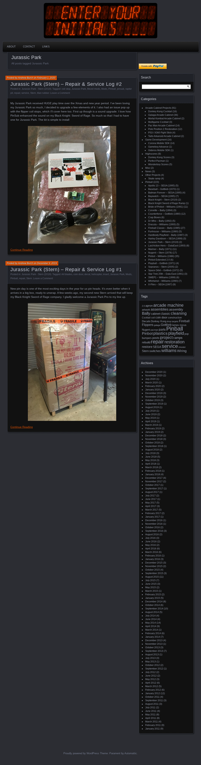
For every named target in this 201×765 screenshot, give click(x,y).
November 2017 (154, 481)
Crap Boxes (154, 217)
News (148, 171)
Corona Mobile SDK (159, 143)
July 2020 (150, 379)
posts (155, 337)
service (25, 93)
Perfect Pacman (156, 161)
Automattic (130, 753)
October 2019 (152, 400)
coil (153, 317)
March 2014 (151, 629)
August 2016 (152, 534)
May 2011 (150, 714)
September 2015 (154, 573)
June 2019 (151, 414)
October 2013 (152, 647)
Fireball (184, 321)
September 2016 (154, 531)
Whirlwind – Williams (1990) (163, 281)
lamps (175, 325)
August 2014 (152, 612)
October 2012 (152, 665)
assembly (176, 309)
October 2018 (152, 442)
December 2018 (154, 435)
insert (106, 274)
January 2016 (152, 559)
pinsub (120, 89)
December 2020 (154, 372)
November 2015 (154, 566)
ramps (178, 338)
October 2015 (152, 569)
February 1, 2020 (46, 78)
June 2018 (151, 456)
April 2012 (150, 682)
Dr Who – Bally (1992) (160, 221)
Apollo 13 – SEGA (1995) (161, 185)
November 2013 (154, 644)
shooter (182, 347)
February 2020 (153, 386)
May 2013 (150, 661)
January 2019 (152, 432)
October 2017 (152, 485)
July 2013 (150, 658)
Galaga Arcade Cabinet (160, 115)
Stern (33, 93)
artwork (146, 309)
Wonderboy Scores (158, 164)
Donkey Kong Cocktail (160, 111)
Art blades (66, 274)
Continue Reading (21, 249)
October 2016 (152, 527)
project (166, 337)
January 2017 (152, 516)
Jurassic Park (79, 89)
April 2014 (150, 626)
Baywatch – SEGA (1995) (161, 196)
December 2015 (154, 562)
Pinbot (147, 333)
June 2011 (150, 711)
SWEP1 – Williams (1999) (162, 277)
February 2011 (153, 725)
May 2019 (150, 418)
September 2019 (154, 403)
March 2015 (151, 591)
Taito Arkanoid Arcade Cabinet (164, 136)
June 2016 (151, 541)
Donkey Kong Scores (159, 157)
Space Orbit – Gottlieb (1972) (163, 270)
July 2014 (150, 615)
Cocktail (146, 317)
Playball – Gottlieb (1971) (161, 263)
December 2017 (154, 478)
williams (168, 350)
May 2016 (150, 545)
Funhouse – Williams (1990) (163, 231)
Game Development (156, 139)
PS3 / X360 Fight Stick (160, 132)
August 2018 (152, 449)
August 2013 (152, 654)
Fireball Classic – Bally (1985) (164, 228)
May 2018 (150, 460)
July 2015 (150, 580)
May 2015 (150, 587)
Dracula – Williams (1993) (162, 224)
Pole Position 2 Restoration (162, 129)
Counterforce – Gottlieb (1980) (164, 213)
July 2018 (150, 453)
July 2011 (150, 707)
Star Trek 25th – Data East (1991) (166, 274)
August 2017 (152, 492)
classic (165, 313)
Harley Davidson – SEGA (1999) (165, 238)
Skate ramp (154, 178)
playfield (176, 333)
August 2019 (152, 407)
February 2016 (153, 555)
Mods (104, 89)
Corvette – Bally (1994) (160, 210)
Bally (146, 313)
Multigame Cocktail (158, 122)
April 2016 (150, 548)
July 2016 (150, 538)
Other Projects (152, 175)
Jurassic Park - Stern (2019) (36, 89)
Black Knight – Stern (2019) (162, 199)
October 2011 (152, 697)
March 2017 (151, 509)
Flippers (147, 324)
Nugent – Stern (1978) (160, 252)
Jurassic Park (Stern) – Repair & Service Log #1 (66, 269)
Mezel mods (93, 89)
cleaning (179, 313)
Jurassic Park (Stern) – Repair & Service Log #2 (66, 84)
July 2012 (150, 672)
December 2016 (154, 520)
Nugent (146, 329)
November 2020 (154, 375)
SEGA (157, 346)
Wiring (181, 351)
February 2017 (153, 513)
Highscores (151, 153)
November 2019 (154, 396)
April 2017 (150, 506)
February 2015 (153, 594)
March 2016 (151, 552)
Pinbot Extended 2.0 (159, 259)
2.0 (143, 306)
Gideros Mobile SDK (159, 150)
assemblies (159, 309)
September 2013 (154, 651)
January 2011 (152, 728)
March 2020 (151, 382)
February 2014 (153, 633)
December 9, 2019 (47, 263)
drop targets (172, 321)
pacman (154, 330)
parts (162, 329)
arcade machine (168, 305)
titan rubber (43, 93)
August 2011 (152, 704)
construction (175, 317)
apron (149, 305)
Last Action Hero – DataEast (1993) (167, 245)
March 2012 (151, 686)
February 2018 (153, 471)
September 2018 (154, 446)
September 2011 (154, 700)
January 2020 (152, 389)
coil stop (66, 89)
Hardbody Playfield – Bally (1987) (166, 235)
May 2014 (150, 622)
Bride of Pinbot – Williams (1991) (165, 206)
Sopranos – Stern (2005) (161, 266)
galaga (157, 325)
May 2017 (150, 502)
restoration (174, 341)
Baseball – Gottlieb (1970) (162, 189)
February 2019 (153, 428)
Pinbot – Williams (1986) (161, 256)
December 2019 (154, 393)
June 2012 (151, 675)
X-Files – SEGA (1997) (160, 284)
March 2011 (151, 721)
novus (183, 325)
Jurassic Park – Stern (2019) (163, 242)
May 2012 (150, 679)
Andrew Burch (25, 78)
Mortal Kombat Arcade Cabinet (164, 118)
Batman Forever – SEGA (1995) (165, 192)
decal (87, 274)
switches (155, 351)
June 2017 (151, 499)
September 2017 (154, 488)
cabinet (155, 313)
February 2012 (153, 689)
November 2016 (154, 523)
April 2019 (150, 421)
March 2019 (151, 425)
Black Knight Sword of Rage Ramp (166, 203)
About (11, 46)
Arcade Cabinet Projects (158, 108)
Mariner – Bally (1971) (160, 249)
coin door (78, 274)
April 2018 (150, 463)
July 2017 (150, 495)
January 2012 (152, 693)
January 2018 (152, 474)
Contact (29, 46)
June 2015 (151, 584)
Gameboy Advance (158, 146)
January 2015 (152, 598)
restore (147, 347)
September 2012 (154, 668)
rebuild (146, 342)
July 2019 (150, 410)
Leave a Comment (60, 93)
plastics (160, 333)
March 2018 (151, 467)
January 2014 (152, 637)
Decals (146, 321)
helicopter (96, 274)
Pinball (112, 89)
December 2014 (154, 601)
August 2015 (152, 576)
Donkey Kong (158, 321)
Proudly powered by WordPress (81, 753)
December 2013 (154, 640)
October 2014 (152, 605)
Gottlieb (166, 324)
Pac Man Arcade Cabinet (161, 125)
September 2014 (154, 608)
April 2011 (150, 718)
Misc (147, 168)
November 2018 (154, 439)
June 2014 (151, 619)
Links (46, 46)
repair (17, 93)
